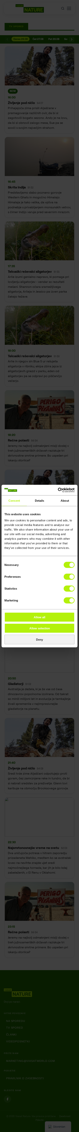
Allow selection (39, 628)
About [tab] (65, 500)
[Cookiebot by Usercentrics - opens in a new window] (58, 490)
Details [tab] (39, 500)
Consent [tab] (14, 500)
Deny (39, 639)
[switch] (69, 577)
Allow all (39, 617)
